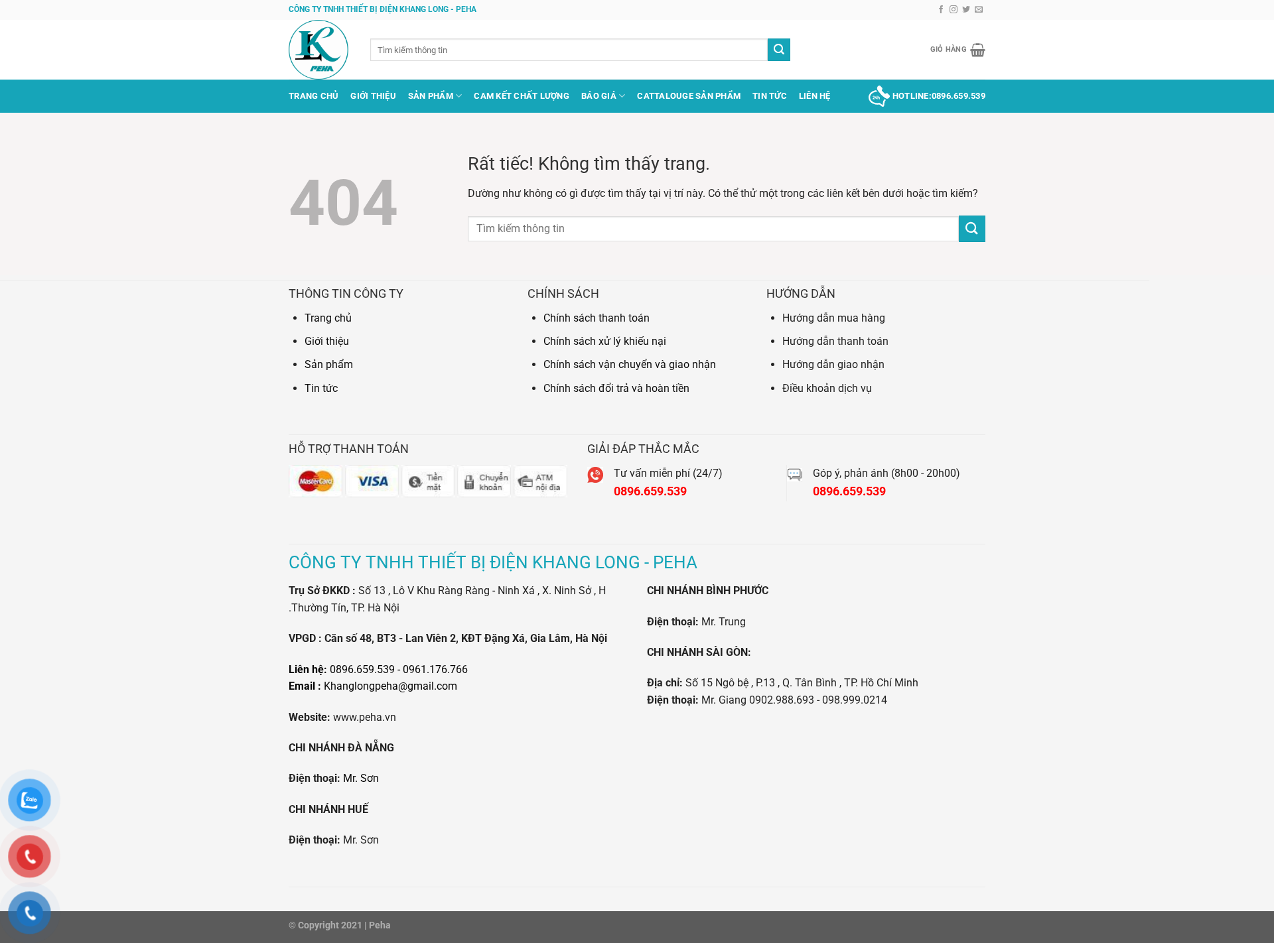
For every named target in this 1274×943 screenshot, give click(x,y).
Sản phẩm (329, 364)
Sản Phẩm (430, 96)
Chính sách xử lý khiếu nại (604, 341)
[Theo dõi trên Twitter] (966, 10)
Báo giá (598, 96)
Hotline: (938, 96)
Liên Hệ (815, 96)
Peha (380, 925)
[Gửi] (779, 49)
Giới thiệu (373, 96)
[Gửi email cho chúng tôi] (979, 10)
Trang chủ (313, 96)
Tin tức (321, 388)
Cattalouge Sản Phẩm (689, 96)
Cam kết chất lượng (521, 96)
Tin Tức (769, 96)
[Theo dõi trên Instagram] (953, 10)
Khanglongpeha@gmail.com (390, 686)
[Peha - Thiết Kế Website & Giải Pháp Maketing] (319, 50)
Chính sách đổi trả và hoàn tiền (616, 388)
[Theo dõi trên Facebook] (941, 10)
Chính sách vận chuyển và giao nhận (629, 364)
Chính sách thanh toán (596, 318)
